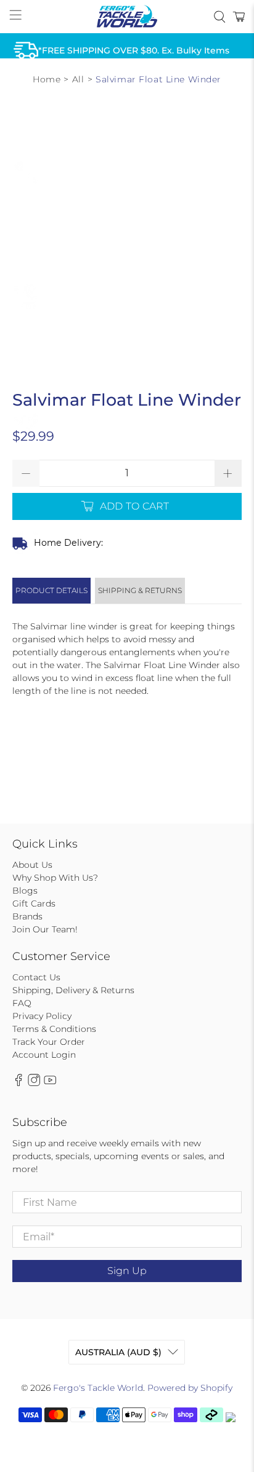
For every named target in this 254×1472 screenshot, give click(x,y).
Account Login (44, 1054)
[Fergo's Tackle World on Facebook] (18, 1082)
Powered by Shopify (189, 1387)
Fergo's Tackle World (98, 1387)
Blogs (25, 890)
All (78, 79)
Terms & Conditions (54, 1028)
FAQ (21, 1003)
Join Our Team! (45, 929)
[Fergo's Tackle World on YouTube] (50, 1082)
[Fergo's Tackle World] (126, 16)
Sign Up (127, 1271)
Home (46, 79)
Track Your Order (48, 1041)
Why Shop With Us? (55, 877)
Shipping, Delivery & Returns (73, 990)
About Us (32, 864)
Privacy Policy (42, 1015)
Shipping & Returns (140, 590)
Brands (27, 916)
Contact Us (36, 977)
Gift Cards (33, 903)
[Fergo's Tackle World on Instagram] (34, 1082)
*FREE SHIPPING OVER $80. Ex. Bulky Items (133, 50)
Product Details (51, 590)
